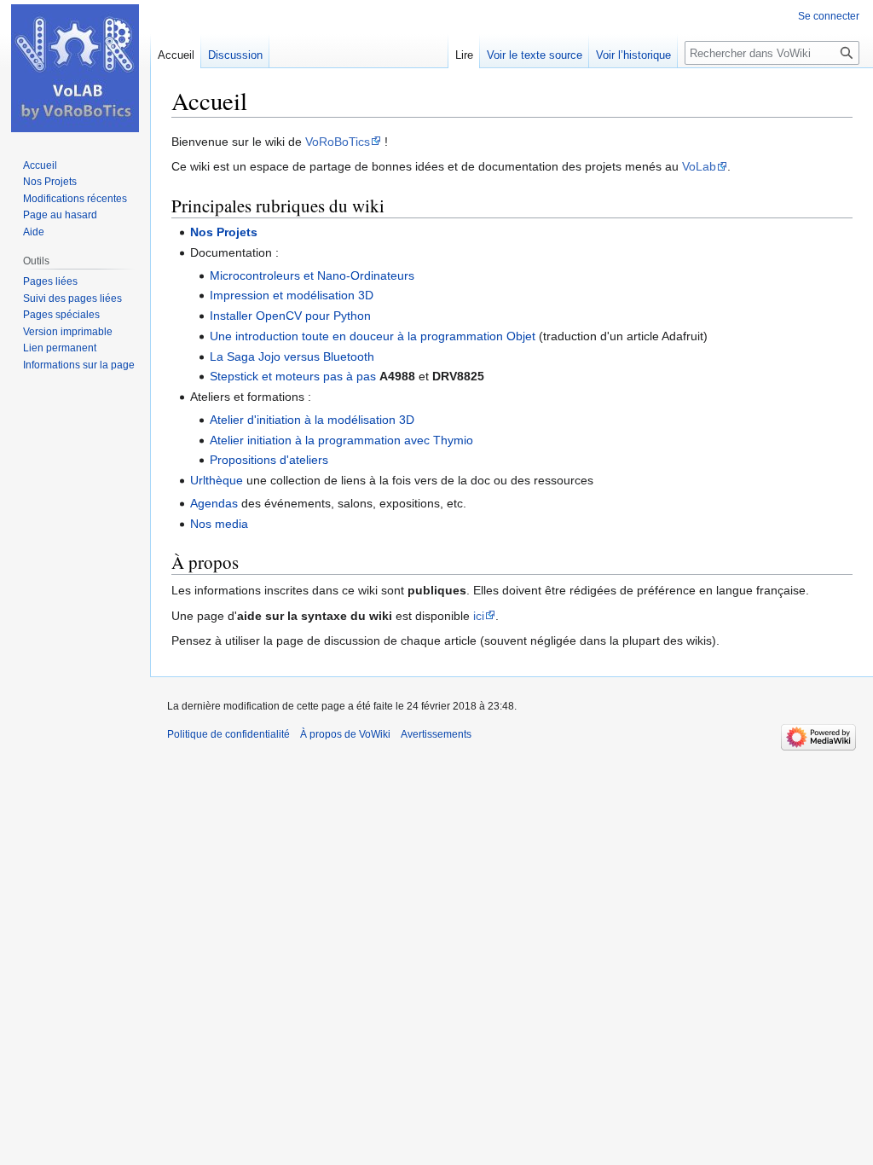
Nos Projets (223, 232)
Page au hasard (60, 215)
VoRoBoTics (337, 141)
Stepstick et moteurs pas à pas (293, 376)
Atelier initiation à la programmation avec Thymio (341, 440)
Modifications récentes (75, 199)
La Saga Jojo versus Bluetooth (292, 356)
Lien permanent (59, 348)
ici (478, 616)
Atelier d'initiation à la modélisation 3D (312, 419)
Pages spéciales (61, 315)
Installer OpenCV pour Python (290, 315)
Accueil (176, 55)
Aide (33, 232)
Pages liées (50, 281)
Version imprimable (68, 332)
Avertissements (436, 734)
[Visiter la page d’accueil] (75, 68)
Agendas (214, 503)
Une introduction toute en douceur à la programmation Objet (372, 336)
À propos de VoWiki (345, 734)
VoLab (699, 166)
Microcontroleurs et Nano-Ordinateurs (312, 275)
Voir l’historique (633, 55)
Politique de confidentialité (228, 734)
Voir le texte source (534, 55)
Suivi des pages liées (72, 298)
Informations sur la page (79, 365)
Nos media (219, 523)
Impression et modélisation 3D (291, 295)
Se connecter (828, 16)
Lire (464, 55)
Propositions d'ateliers (269, 460)
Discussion (235, 55)
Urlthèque (216, 480)
